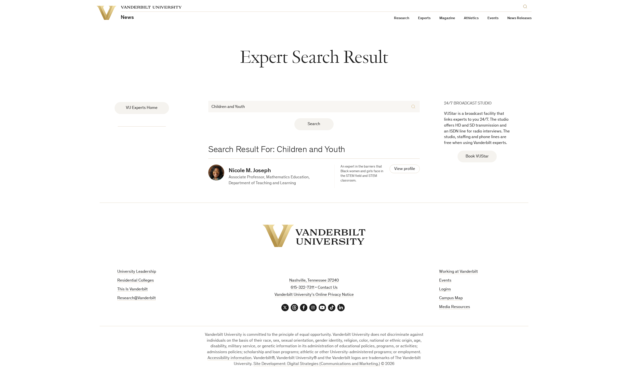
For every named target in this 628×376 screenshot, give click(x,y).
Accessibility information (229, 358)
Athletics (471, 18)
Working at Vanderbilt (458, 272)
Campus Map (451, 298)
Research (401, 18)
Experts (424, 18)
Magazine (447, 18)
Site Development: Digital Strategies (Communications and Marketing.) (316, 364)
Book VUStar (477, 157)
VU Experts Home (141, 108)
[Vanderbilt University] (314, 235)
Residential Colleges (135, 281)
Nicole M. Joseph (250, 171)
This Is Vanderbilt (132, 289)
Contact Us (328, 288)
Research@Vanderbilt (136, 298)
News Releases (519, 18)
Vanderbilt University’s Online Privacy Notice (314, 295)
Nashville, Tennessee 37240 (314, 281)
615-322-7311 (302, 288)
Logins (445, 289)
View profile (404, 169)
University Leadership (136, 272)
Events (492, 18)
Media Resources (454, 307)
